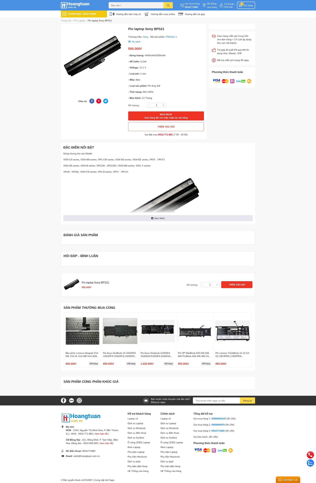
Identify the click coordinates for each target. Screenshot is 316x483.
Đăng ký (247, 400)
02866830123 (218, 418)
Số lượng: (134, 105)
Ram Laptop (134, 447)
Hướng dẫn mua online (163, 14)
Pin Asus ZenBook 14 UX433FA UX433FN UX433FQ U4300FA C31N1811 (119, 356)
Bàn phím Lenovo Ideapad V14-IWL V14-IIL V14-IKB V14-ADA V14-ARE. (82, 356)
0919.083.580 (90, 443)
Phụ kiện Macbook (137, 456)
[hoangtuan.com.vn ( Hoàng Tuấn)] (81, 5)
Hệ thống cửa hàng (212, 5)
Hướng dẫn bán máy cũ (128, 14)
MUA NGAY (166, 116)
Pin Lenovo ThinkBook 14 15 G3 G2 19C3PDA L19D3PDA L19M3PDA (232, 356)
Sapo (112, 480)
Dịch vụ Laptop (135, 423)
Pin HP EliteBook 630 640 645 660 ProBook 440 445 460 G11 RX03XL (194, 356)
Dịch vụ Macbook (136, 428)
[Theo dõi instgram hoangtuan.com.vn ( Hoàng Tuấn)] (79, 400)
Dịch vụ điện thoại (137, 432)
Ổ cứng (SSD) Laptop (139, 442)
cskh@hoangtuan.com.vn (86, 456)
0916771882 (191, 7)
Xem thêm (159, 218)
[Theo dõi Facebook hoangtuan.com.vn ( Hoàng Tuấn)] (63, 400)
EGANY (88, 480)
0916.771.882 (165, 134)
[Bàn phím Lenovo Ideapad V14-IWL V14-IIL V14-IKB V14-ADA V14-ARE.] (82, 331)
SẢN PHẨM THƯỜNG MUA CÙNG (89, 307)
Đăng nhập (228, 7)
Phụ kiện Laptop (136, 451)
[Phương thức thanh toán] (232, 80)
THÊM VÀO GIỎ (166, 126)
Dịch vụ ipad (134, 461)
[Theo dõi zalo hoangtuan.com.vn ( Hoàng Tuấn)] (71, 400)
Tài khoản (229, 3)
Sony (146, 36)
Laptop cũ (133, 418)
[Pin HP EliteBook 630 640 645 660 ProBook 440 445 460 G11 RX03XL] (195, 331)
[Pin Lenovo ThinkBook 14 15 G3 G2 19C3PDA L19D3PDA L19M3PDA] (232, 331)
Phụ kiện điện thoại (137, 466)
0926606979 (218, 424)
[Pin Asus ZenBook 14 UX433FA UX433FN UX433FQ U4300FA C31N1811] (120, 331)
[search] (168, 5)
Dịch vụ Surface (136, 437)
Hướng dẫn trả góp (195, 14)
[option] (93, 57)
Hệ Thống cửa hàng (138, 471)
